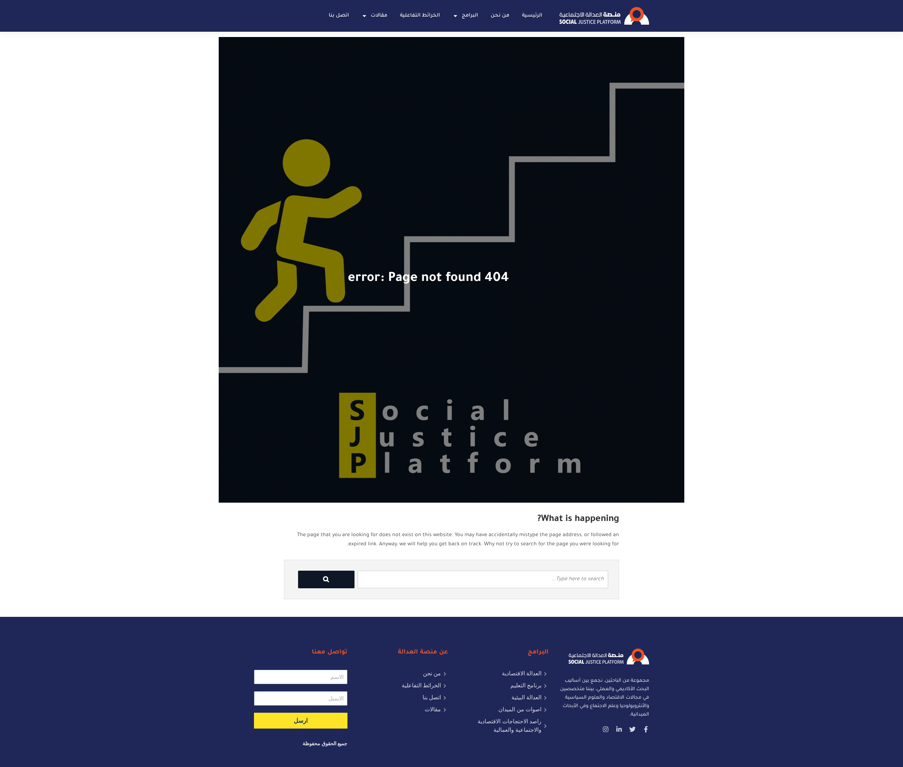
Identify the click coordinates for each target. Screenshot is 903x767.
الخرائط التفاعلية (420, 16)
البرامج (470, 16)
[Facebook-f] (646, 729)
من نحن (500, 16)
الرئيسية (532, 16)
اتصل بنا (339, 16)
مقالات (379, 16)
